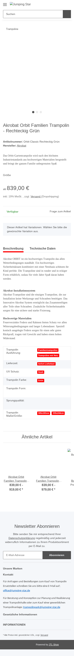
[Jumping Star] (20, 4)
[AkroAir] (41, 402)
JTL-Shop (54, 644)
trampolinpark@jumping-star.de (41, 607)
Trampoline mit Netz (48, 355)
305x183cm (43, 413)
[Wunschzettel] (61, 4)
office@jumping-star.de (16, 590)
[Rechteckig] (41, 390)
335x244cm (58, 413)
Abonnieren (56, 555)
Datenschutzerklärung (22, 538)
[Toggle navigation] (5, 3)
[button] (55, 4)
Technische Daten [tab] (43, 248)
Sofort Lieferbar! (46, 364)
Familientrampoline (47, 350)
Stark (40, 372)
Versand (36, 196)
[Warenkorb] (67, 4)
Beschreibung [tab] (13, 248)
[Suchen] (67, 14)
